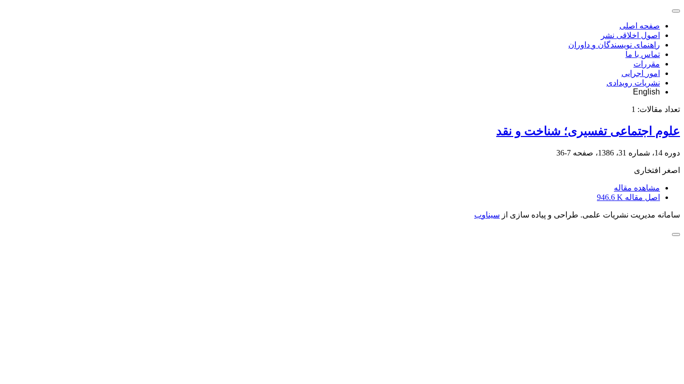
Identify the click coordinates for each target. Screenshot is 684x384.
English (646, 92)
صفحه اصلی (639, 26)
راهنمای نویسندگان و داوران (614, 44)
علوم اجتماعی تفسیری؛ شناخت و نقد (588, 131)
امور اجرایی (640, 73)
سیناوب (487, 214)
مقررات (646, 64)
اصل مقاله (628, 197)
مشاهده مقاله (637, 188)
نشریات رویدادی (633, 82)
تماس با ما (642, 54)
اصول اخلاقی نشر (630, 35)
